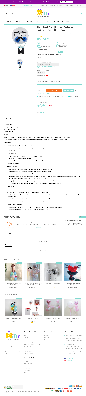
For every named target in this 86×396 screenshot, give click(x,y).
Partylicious (40, 33)
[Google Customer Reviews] (17, 387)
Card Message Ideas (28, 353)
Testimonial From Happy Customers (32, 344)
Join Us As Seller (28, 363)
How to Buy (27, 339)
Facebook (46, 335)
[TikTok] (14, 14)
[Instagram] (12, 14)
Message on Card (42, 75)
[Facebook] (10, 14)
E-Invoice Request (28, 351)
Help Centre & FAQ (28, 349)
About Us (26, 361)
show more (38, 227)
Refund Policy (27, 372)
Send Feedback (70, 355)
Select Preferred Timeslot (43, 70)
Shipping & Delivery (28, 342)
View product (13, 273)
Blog (25, 335)
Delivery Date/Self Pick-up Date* (45, 62)
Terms (25, 375)
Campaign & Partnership (29, 346)
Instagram (46, 337)
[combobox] (73, 21)
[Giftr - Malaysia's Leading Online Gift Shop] (43, 13)
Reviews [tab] (7, 244)
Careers (26, 366)
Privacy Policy (27, 368)
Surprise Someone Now (66, 1)
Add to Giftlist (69, 90)
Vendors (26, 337)
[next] (81, 277)
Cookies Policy (27, 370)
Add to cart (54, 90)
